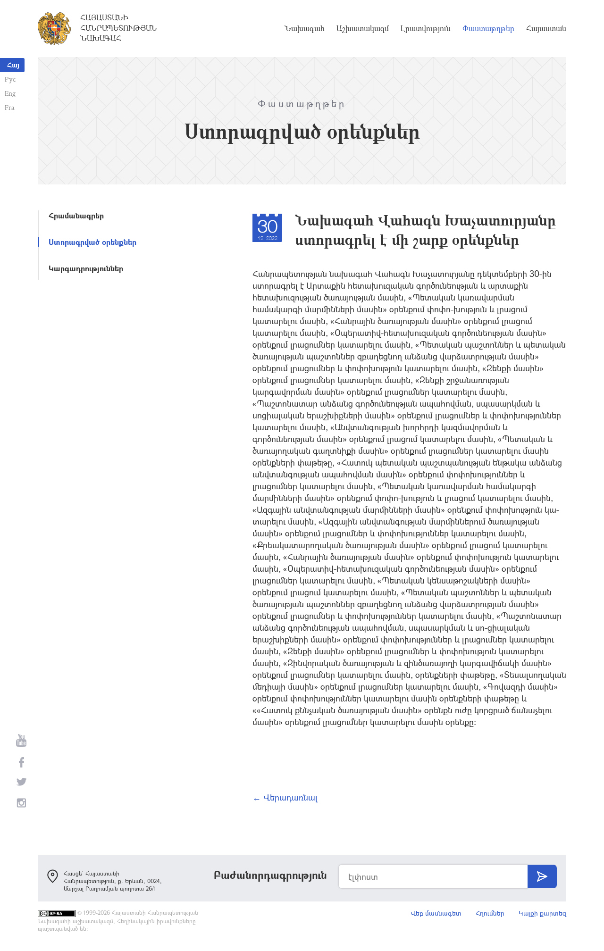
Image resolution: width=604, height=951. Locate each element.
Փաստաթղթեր (488, 28)
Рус (10, 79)
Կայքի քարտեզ (542, 913)
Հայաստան (546, 28)
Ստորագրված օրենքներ (92, 242)
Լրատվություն (426, 28)
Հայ (13, 64)
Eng (10, 93)
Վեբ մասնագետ (436, 913)
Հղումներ (490, 913)
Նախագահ (305, 28)
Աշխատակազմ (362, 28)
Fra (10, 107)
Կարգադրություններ (86, 268)
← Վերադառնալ (285, 797)
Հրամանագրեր (76, 215)
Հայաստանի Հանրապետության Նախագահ (118, 27)
